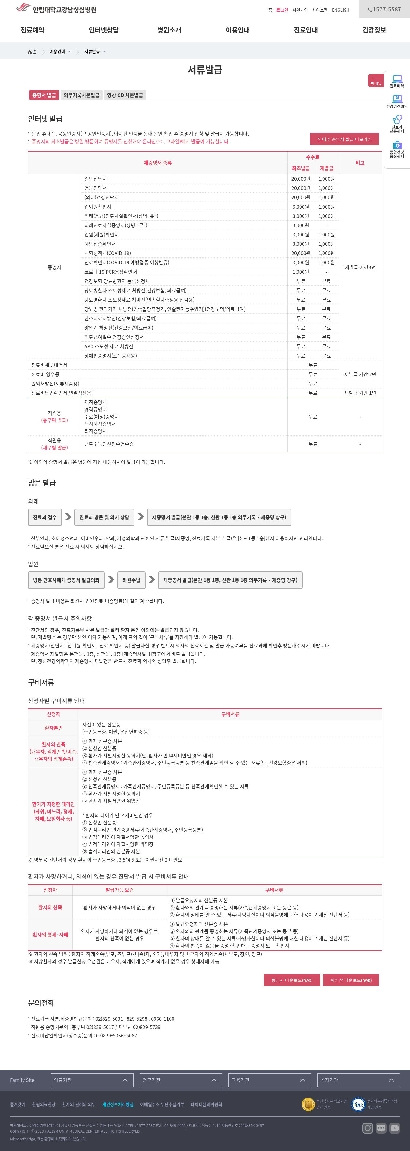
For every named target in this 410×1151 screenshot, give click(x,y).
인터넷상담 (104, 30)
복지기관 (329, 1080)
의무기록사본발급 (82, 95)
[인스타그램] (367, 1127)
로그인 (282, 10)
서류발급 (92, 51)
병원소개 (169, 30)
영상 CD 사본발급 (125, 95)
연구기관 (152, 1080)
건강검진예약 (397, 106)
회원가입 (300, 10)
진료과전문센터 (397, 129)
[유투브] (394, 1127)
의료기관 (63, 1080)
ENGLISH (340, 10)
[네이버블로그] (381, 1127)
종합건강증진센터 (397, 154)
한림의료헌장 (44, 1104)
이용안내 (238, 30)
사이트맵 (320, 10)
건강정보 (374, 30)
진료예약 (32, 30)
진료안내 (306, 30)
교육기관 (240, 1080)
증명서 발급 (44, 95)
